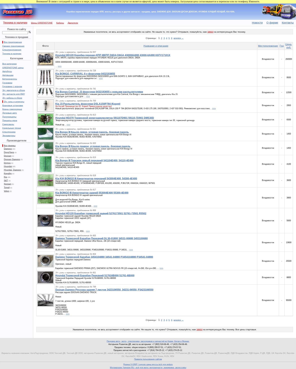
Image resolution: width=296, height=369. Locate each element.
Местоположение (268, 46)
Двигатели (73, 23)
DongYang (9, 152)
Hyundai (8, 166)
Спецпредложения (11, 49)
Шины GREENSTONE (42, 23)
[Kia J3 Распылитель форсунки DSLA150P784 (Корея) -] (45, 110)
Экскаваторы (8, 135)
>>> (60, 66)
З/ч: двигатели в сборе (13, 90)
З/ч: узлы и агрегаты (14, 101)
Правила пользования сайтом (148, 359)
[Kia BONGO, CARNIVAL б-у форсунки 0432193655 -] (45, 84)
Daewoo (8, 148)
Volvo (6, 191)
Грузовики (7, 83)
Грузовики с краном (12, 86)
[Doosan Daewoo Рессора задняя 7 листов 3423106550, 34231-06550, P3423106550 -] (45, 305)
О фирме (272, 22)
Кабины (60, 23)
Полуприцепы (9, 116)
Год (282, 46)
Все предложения (13, 42)
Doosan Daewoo (12, 159)
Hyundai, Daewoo (12, 170)
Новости (257, 22)
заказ (210, 31)
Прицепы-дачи (9, 120)
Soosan (7, 184)
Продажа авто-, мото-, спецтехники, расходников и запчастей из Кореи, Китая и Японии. (148, 341)
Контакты (288, 22)
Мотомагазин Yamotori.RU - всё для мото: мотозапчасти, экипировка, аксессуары (148, 367)
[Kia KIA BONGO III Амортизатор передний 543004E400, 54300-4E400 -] (45, 185)
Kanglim (8, 173)
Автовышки (7, 75)
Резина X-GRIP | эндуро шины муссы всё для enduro (148, 364)
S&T (6, 180)
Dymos (7, 163)
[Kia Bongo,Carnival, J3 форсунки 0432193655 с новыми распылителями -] (45, 96)
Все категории (9, 64)
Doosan (7, 156)
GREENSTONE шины (13, 67)
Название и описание (156, 46)
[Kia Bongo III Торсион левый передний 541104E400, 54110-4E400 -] (45, 171)
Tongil (7, 187)
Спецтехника (8, 132)
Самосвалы (8, 124)
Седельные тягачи (11, 128)
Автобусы (7, 71)
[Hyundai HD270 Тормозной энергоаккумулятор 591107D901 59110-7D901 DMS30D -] (45, 125)
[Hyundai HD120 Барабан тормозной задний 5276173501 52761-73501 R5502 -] (45, 226)
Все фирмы (10, 145)
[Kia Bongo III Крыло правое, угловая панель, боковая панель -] (45, 153)
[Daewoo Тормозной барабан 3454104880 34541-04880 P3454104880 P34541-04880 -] (45, 266)
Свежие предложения (13, 46)
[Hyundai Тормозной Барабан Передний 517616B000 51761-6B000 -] (45, 282)
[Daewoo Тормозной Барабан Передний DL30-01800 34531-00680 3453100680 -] (45, 248)
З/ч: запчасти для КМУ (13, 94)
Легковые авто (9, 113)
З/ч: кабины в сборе (12, 98)
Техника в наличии (15, 22)
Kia (5, 177)
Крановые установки (12, 105)
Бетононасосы (9, 79)
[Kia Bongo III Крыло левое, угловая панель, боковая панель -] (45, 139)
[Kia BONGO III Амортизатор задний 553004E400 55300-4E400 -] (45, 203)
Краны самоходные (12, 109)
